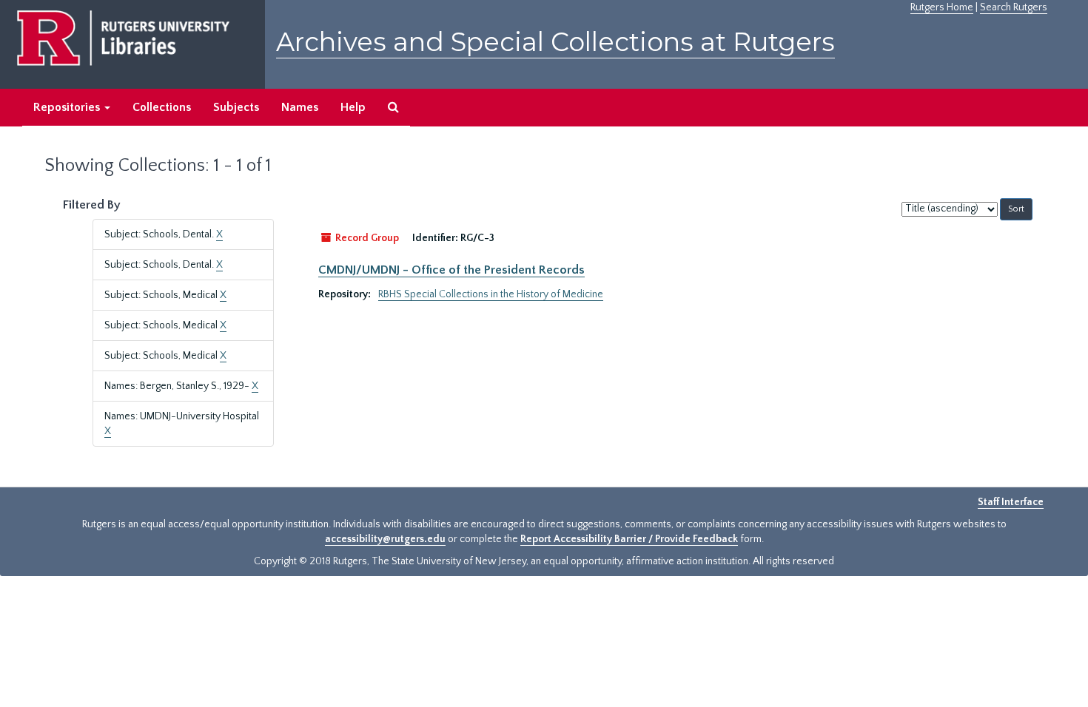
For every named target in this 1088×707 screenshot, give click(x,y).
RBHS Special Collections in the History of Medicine (490, 294)
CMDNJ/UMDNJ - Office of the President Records (451, 270)
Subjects (236, 107)
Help (353, 107)
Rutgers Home (941, 7)
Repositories (68, 107)
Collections (161, 107)
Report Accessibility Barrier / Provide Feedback (629, 539)
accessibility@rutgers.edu (385, 539)
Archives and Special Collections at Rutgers (555, 42)
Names (299, 107)
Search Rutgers (1013, 7)
